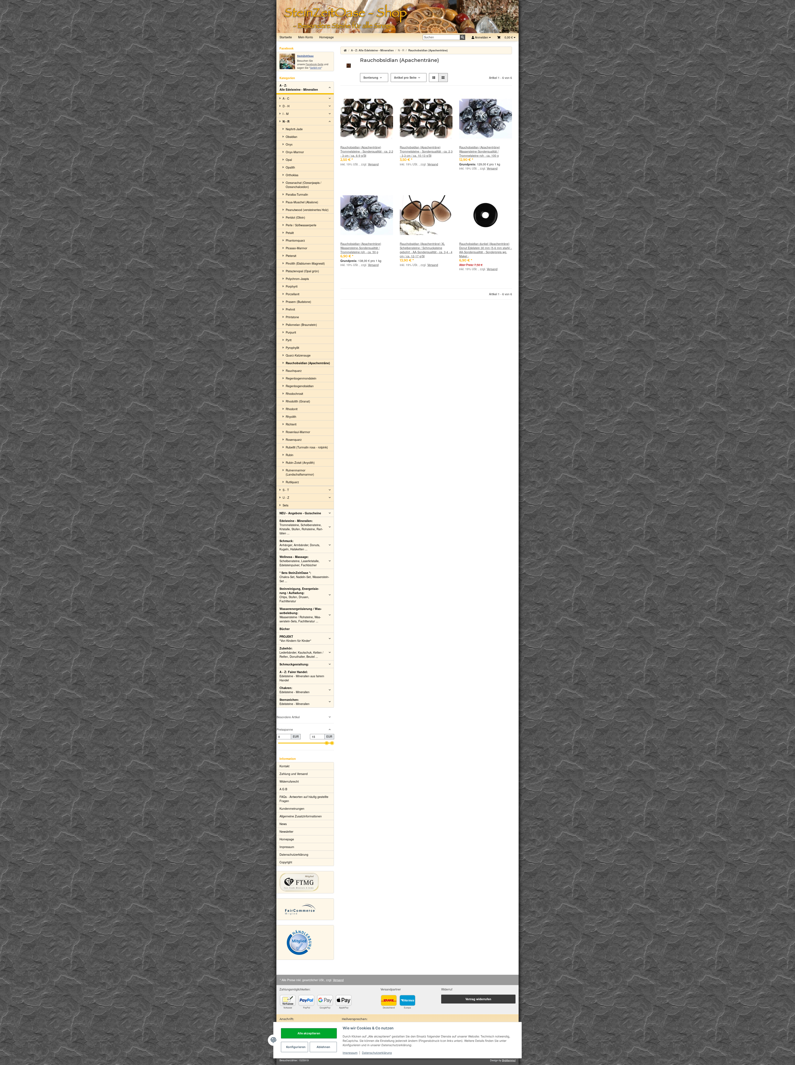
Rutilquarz (292, 482)
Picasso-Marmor (296, 248)
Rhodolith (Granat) (298, 401)
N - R (286, 121)
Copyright (285, 862)
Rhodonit (292, 409)
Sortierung (370, 77)
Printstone (292, 317)
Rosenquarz (294, 439)
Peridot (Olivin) (295, 217)
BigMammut (509, 1060)
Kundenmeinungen (291, 808)
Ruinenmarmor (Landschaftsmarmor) (300, 472)
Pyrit (289, 340)
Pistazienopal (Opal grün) (302, 271)
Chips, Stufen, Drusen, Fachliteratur (299, 595)
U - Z (286, 497)
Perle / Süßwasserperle (301, 225)
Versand (373, 164)
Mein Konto (305, 37)
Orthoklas (292, 175)
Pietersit (291, 256)
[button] (506, 37)
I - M (286, 114)
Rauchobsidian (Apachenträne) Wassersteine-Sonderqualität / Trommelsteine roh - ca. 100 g (479, 151)
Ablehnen (323, 1047)
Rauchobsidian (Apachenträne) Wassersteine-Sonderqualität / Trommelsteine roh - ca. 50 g (360, 248)
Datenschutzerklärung (377, 1052)
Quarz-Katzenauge (298, 355)
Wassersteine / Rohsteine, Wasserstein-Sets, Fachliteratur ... (300, 615)
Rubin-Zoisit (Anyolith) (300, 462)
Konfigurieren (296, 1047)
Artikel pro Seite (405, 77)
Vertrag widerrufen (478, 999)
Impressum (350, 1052)
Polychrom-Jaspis (297, 279)
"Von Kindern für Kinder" (295, 638)
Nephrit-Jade (294, 129)
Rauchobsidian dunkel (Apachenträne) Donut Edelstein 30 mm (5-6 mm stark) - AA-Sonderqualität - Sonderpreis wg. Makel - (485, 250)
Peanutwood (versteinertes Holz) (307, 210)
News (283, 824)
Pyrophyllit (292, 348)
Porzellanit (292, 294)
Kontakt (284, 766)
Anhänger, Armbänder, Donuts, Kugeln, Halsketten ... (299, 545)
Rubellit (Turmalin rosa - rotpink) (307, 447)
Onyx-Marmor (295, 152)
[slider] (327, 743)
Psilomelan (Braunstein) (301, 325)
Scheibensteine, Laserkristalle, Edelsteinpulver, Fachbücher (299, 561)
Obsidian (291, 137)
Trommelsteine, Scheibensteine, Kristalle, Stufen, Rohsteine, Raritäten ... (301, 527)
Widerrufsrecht (289, 781)
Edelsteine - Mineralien (294, 690)
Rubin (289, 455)
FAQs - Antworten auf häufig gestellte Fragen (303, 799)
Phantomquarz (295, 240)
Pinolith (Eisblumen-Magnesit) (305, 263)
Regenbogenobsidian (300, 386)
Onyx (289, 144)
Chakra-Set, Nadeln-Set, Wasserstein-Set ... (304, 577)
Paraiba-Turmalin (297, 194)
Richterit (291, 424)
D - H (286, 106)
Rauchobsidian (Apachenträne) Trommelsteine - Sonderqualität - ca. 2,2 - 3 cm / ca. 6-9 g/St (366, 151)
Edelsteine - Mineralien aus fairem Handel (301, 676)
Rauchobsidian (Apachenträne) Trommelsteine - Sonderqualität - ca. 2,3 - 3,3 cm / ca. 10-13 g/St (426, 151)
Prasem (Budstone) (298, 302)
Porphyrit (292, 286)
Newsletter (286, 831)
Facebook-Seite (314, 64)
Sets (285, 505)
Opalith (290, 167)
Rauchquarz (294, 371)
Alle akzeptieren (309, 1033)
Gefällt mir (315, 67)
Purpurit (291, 332)
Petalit (290, 233)
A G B (283, 789)
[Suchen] (462, 37)
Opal (289, 160)
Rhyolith (291, 416)
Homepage (326, 37)
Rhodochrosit (294, 394)
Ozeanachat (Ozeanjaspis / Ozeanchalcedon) (303, 185)
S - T (286, 490)
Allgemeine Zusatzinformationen (300, 816)
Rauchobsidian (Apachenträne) (308, 363)
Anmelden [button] (481, 37)
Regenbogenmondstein (301, 378)
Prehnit (290, 309)
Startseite (285, 37)
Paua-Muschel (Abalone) (302, 202)
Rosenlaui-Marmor (298, 432)
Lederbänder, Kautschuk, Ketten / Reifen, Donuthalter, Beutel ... (301, 652)
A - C (286, 98)
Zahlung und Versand (293, 774)
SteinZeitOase (305, 56)
